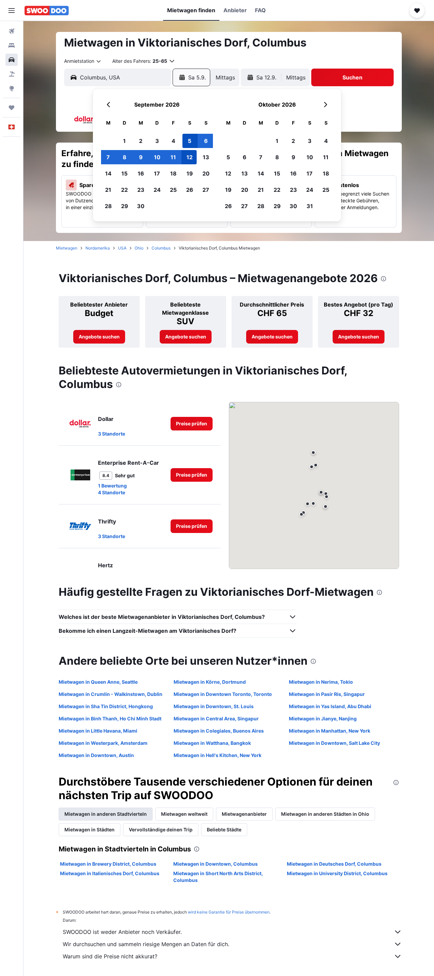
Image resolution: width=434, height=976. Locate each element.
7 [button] (108, 157)
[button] (11, 10)
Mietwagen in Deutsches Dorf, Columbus (334, 864)
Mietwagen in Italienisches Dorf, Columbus (109, 873)
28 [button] (108, 206)
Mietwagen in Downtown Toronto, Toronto (223, 694)
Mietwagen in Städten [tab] (89, 829)
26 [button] (189, 189)
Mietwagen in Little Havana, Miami (98, 731)
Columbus (161, 248)
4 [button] (173, 140)
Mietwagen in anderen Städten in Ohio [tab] (325, 814)
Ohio (139, 248)
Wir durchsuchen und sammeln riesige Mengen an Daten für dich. (146, 944)
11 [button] (173, 157)
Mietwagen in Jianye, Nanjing (323, 718)
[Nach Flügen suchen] (11, 31)
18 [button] (173, 173)
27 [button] (205, 189)
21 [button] (108, 189)
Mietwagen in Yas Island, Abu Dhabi (330, 706)
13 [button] (206, 157)
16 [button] (141, 173)
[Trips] (11, 107)
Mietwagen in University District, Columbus (337, 873)
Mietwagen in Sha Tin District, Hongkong (106, 706)
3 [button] (157, 140)
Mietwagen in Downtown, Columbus (215, 864)
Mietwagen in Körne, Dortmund (210, 682)
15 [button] (124, 173)
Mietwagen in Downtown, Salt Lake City (334, 743)
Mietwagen (66, 248)
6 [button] (206, 140)
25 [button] (173, 189)
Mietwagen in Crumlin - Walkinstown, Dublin (110, 694)
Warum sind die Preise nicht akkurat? (110, 956)
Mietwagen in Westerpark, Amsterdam (103, 743)
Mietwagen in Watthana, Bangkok (212, 743)
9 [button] (141, 157)
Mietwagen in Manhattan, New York (329, 731)
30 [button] (140, 206)
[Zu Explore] (11, 88)
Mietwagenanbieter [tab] (244, 814)
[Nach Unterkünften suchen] (11, 45)
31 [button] (310, 206)
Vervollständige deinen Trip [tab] (161, 829)
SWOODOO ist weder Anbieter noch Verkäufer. (122, 931)
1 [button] (124, 140)
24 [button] (157, 189)
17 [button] (157, 173)
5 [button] (189, 140)
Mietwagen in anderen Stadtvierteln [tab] (105, 814)
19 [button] (189, 173)
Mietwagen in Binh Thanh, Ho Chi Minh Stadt (110, 718)
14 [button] (108, 173)
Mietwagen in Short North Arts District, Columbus (218, 876)
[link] (99, 337)
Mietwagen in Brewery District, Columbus (108, 864)
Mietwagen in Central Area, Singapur (216, 718)
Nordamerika (97, 248)
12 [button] (189, 157)
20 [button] (206, 173)
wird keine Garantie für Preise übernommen (229, 912)
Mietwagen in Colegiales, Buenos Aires (219, 731)
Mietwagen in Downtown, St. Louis (214, 706)
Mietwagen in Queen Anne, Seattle (98, 682)
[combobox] (83, 61)
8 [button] (124, 157)
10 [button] (157, 157)
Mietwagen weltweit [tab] (184, 814)
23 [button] (140, 189)
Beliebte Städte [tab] (224, 829)
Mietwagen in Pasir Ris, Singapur (327, 694)
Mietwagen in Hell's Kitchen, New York (217, 755)
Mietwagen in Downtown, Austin (96, 755)
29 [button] (124, 206)
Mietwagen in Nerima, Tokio (321, 682)
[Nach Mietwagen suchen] (11, 60)
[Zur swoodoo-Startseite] (46, 10)
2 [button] (140, 140)
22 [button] (124, 189)
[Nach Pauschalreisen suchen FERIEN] (11, 74)
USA (122, 248)
